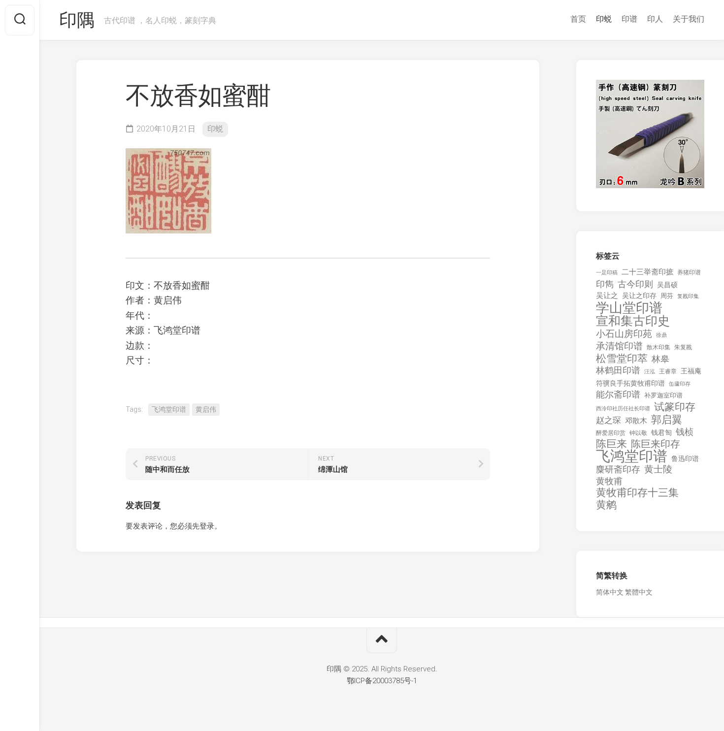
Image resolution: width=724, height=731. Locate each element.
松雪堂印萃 (622, 359)
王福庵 (691, 371)
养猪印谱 (689, 272)
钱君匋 (661, 432)
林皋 (660, 359)
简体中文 (610, 592)
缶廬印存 (680, 383)
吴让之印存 (639, 295)
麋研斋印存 (618, 469)
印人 (655, 19)
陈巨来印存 (655, 444)
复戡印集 (688, 296)
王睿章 (668, 371)
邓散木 (636, 420)
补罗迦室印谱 (663, 395)
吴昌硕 (667, 285)
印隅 (76, 20)
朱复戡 (683, 347)
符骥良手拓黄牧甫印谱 (630, 383)
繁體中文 (639, 592)
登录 (206, 526)
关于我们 (688, 19)
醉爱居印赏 (610, 433)
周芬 (666, 295)
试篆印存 (674, 407)
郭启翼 (666, 420)
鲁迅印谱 (685, 459)
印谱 (629, 19)
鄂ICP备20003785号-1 (382, 680)
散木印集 (658, 347)
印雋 (605, 284)
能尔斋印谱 (618, 394)
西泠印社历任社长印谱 (623, 408)
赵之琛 (608, 420)
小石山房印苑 (624, 334)
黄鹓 (606, 505)
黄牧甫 (609, 481)
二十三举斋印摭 (647, 271)
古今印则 (635, 284)
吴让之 (607, 295)
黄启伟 (206, 409)
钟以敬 (638, 433)
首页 (578, 19)
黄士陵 (658, 469)
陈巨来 (611, 444)
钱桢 (684, 432)
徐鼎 (661, 335)
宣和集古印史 (633, 321)
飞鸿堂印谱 (169, 409)
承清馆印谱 (619, 346)
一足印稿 (607, 272)
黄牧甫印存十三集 (637, 492)
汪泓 (649, 371)
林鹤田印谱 (618, 370)
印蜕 (604, 19)
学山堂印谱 (629, 308)
